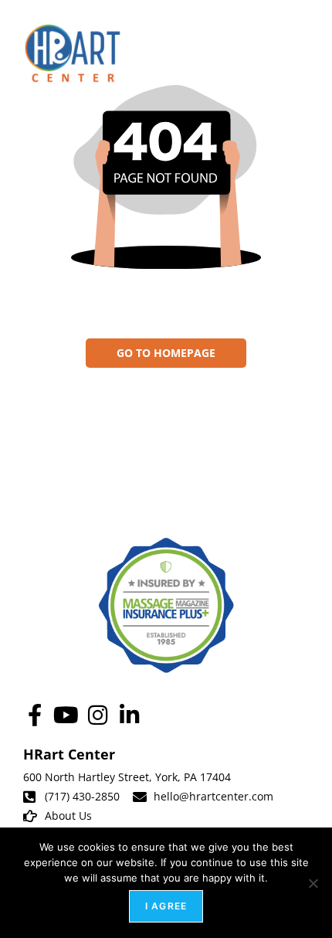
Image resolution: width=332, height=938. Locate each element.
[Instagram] (97, 715)
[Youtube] (66, 715)
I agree (166, 906)
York (166, 777)
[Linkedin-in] (129, 715)
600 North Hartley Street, (89, 777)
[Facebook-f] (34, 715)
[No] (312, 883)
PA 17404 (207, 777)
